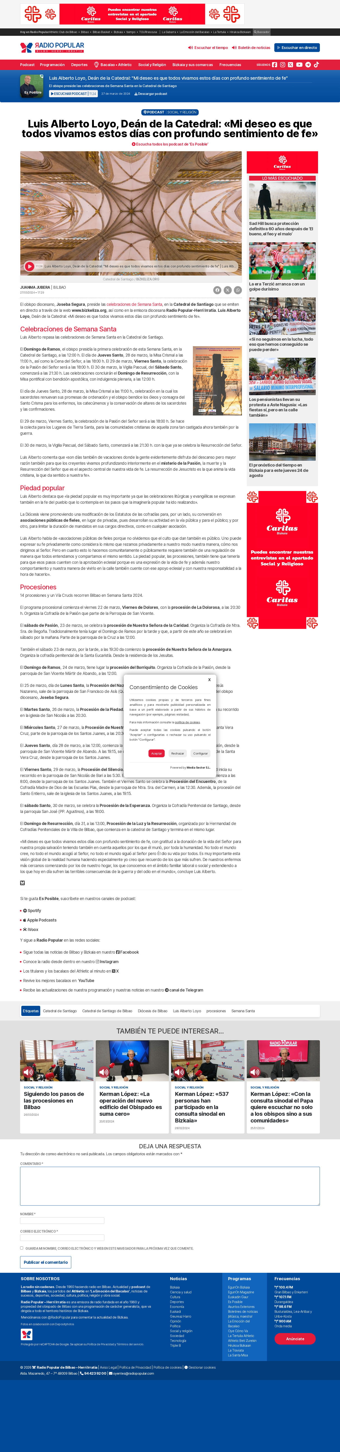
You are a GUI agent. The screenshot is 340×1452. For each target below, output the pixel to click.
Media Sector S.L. (199, 767)
